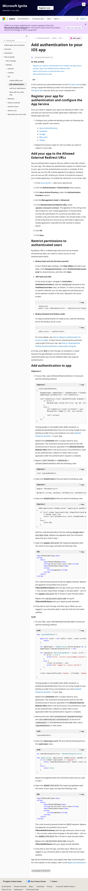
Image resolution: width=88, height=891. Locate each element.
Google (42, 134)
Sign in (82, 19)
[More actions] (84, 38)
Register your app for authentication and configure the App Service (57, 66)
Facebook (43, 131)
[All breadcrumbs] (33, 38)
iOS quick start (74, 84)
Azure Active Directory (48, 128)
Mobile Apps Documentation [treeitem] (14, 45)
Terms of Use (6, 890)
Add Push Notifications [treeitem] (17, 88)
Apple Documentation (76, 862)
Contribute (40, 886)
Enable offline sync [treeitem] (16, 80)
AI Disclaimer (6, 886)
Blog (30, 886)
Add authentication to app (42, 74)
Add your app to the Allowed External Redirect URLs (51, 68)
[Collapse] (27, 36)
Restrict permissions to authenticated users (48, 71)
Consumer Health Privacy (65, 886)
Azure (54, 38)
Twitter (42, 140)
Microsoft (43, 137)
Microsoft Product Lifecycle (15, 28)
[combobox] (15, 40)
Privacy (49, 886)
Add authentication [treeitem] (16, 84)
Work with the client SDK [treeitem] (16, 93)
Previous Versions (43, 38)
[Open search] (77, 19)
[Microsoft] (4, 18)
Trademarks (18, 890)
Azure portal (45, 183)
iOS (60, 38)
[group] (60, 307)
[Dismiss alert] (83, 4)
